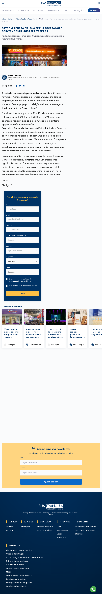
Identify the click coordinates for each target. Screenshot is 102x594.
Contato (10, 530)
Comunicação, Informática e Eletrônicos (24, 557)
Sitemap (79, 534)
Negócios (23, 10)
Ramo (8, 267)
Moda (8, 572)
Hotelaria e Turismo (15, 564)
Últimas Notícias (44, 530)
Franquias (8, 10)
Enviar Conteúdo (45, 526)
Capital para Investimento (16, 235)
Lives (59, 526)
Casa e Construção (15, 554)
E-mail (22, 468)
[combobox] (21, 251)
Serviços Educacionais (16, 586)
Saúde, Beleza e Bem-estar (19, 575)
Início (4, 19)
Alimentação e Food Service (27, 19)
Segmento (10, 257)
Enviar (22, 293)
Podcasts (61, 537)
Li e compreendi (20, 280)
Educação (77, 10)
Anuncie (94, 10)
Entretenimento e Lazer (17, 561)
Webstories (62, 530)
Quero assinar (51, 481)
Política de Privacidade (85, 526)
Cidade (8, 246)
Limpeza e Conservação (17, 568)
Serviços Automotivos (16, 579)
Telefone (9, 225)
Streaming (53, 10)
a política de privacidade (26, 280)
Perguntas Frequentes (85, 530)
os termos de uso (30, 286)
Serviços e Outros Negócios (19, 582)
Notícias (38, 10)
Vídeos (60, 534)
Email (8, 215)
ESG (65, 10)
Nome (8, 205)
